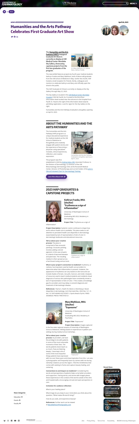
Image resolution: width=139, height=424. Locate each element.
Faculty (16, 403)
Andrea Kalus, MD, (68, 162)
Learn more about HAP (55, 177)
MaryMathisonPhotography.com (59, 405)
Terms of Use (102, 420)
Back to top (1, 2)
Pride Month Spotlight (108, 399)
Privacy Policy (91, 420)
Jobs (83, 420)
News (11, 12)
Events (16, 400)
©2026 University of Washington (126, 421)
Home (4, 12)
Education (17, 397)
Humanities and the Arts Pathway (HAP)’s (57, 53)
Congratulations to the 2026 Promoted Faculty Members (112, 388)
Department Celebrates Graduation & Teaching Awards (112, 370)
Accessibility (111, 420)
